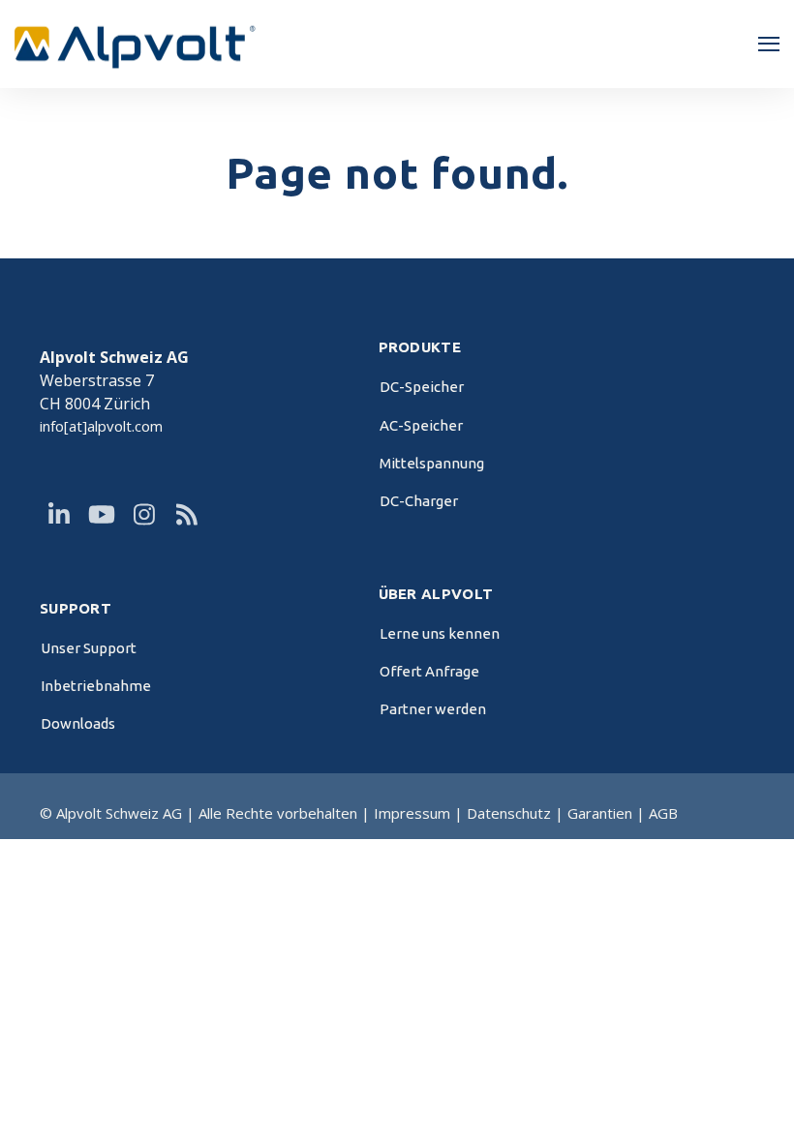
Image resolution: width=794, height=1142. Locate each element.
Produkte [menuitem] (420, 347)
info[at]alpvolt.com (101, 426)
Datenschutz (511, 813)
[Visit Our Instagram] (144, 515)
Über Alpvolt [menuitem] (436, 594)
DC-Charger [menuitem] (419, 501)
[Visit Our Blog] (187, 515)
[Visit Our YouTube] (101, 515)
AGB (663, 813)
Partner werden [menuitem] (433, 709)
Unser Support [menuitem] (89, 648)
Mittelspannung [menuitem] (432, 463)
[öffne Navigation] (768, 44)
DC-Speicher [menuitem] (422, 386)
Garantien (599, 813)
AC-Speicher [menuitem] (421, 425)
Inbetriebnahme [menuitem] (96, 685)
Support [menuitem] (75, 608)
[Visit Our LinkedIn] (59, 515)
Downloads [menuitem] (78, 723)
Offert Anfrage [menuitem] (429, 671)
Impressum (412, 813)
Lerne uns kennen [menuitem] (440, 633)
